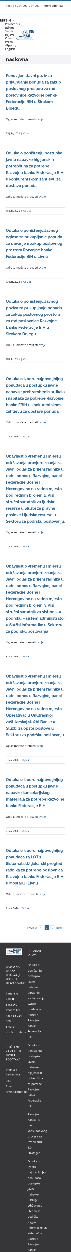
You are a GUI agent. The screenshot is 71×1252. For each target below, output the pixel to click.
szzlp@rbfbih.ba (17, 1092)
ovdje (42, 196)
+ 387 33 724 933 (13, 1075)
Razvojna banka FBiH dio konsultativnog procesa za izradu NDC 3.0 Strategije (35, 1133)
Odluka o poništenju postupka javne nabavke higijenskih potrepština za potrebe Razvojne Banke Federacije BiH (35, 1075)
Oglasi (26, 133)
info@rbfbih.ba (53, 6)
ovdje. (40, 119)
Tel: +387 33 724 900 (14, 1015)
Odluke (27, 210)
